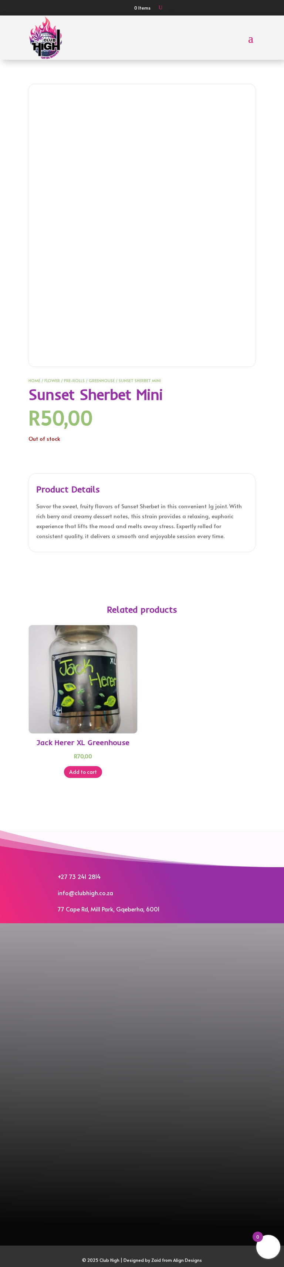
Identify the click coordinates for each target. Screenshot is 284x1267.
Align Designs (187, 1260)
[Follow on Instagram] (148, 950)
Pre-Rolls (74, 380)
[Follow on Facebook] (135, 950)
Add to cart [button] (83, 771)
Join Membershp (142, 978)
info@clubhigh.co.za (85, 893)
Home (34, 380)
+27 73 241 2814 (79, 876)
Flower (52, 380)
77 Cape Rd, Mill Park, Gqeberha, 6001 (109, 909)
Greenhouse (102, 380)
